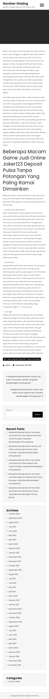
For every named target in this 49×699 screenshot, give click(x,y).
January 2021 (14, 604)
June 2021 (12, 583)
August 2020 (14, 626)
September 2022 (15, 518)
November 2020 (15, 613)
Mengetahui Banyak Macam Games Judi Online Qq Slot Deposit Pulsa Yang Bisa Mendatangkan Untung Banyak (26, 392)
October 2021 (14, 566)
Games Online (14, 681)
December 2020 (15, 609)
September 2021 (15, 570)
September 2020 (15, 622)
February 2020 (14, 652)
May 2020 (12, 639)
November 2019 (15, 665)
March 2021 (13, 596)
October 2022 (14, 514)
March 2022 (13, 544)
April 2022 (12, 540)
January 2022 (14, 553)
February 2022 (14, 548)
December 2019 (15, 661)
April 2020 (12, 643)
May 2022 (12, 535)
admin (7, 365)
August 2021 (13, 574)
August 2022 (13, 522)
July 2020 (12, 630)
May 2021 (12, 587)
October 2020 (14, 617)
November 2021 (15, 561)
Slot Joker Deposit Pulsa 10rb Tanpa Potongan (22, 359)
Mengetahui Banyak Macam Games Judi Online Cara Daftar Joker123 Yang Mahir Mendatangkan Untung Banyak (23, 379)
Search (9, 410)
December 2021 (15, 557)
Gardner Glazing (15, 3)
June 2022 (13, 531)
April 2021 (12, 591)
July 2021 (12, 578)
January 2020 (14, 656)
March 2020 (13, 648)
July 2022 (12, 527)
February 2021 (14, 600)
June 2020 (13, 635)
